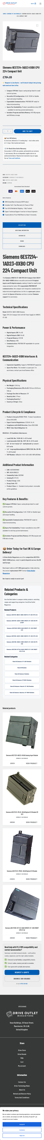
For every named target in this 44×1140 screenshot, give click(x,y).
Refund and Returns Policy (22, 1093)
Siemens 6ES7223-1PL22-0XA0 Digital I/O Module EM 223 (22, 813)
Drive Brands (22, 1054)
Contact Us (22, 1082)
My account (22, 1066)
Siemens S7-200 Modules (14, 13)
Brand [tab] (22, 241)
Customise (22, 1130)
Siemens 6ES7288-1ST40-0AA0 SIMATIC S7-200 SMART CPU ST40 (22, 929)
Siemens (9, 183)
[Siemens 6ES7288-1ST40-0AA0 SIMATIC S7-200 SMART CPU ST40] (22, 904)
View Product (31, 763)
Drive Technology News (22, 1086)
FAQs (21, 1058)
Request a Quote (22, 972)
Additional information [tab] (22, 230)
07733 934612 (24, 983)
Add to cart (28, 131)
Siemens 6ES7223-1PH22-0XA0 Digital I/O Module (22, 871)
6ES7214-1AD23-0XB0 (11, 180)
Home (4, 13)
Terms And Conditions (22, 1097)
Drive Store (22, 1050)
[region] (22, 1123)
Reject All (22, 1135)
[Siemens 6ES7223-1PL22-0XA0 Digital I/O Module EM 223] (22, 788)
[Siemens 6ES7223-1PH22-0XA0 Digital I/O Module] (22, 847)
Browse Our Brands (22, 979)
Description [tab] (21, 225)
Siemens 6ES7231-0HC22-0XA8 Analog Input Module (22, 755)
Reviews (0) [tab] (22, 235)
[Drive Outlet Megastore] (10, 3)
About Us (22, 1090)
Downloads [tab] (22, 246)
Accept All (22, 1124)
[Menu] (40, 4)
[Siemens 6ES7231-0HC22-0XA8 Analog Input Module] (22, 732)
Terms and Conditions (14, 158)
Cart (21, 1062)
